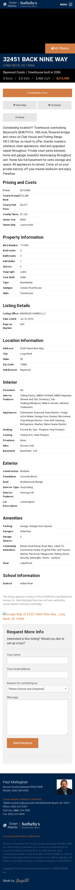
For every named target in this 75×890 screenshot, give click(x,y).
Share (20, 117)
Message (12, 697)
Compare (55, 105)
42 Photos (61, 48)
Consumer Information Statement (21, 836)
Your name (13, 654)
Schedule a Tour (38, 92)
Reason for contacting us (22, 683)
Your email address (18, 668)
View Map (20, 105)
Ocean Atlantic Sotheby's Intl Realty (22, 799)
